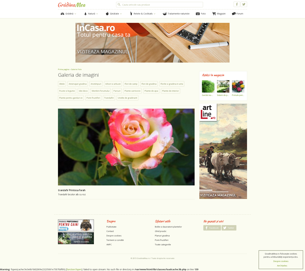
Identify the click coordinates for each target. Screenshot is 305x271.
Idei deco (83, 90)
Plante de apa (151, 90)
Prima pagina (63, 69)
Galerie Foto (76, 69)
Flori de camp (131, 83)
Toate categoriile (163, 244)
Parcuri (117, 90)
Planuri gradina (162, 235)
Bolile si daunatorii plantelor (168, 226)
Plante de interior (170, 90)
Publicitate (111, 226)
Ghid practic (160, 231)
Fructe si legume (67, 90)
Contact (110, 231)
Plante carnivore (132, 90)
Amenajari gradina (78, 83)
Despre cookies (114, 235)
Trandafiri (109, 97)
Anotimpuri (96, 83)
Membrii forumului (100, 90)
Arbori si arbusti (113, 83)
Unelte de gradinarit (127, 97)
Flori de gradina (149, 83)
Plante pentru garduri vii (70, 97)
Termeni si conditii (115, 240)
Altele (62, 83)
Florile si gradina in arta (172, 83)
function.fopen (74, 269)
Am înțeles (282, 265)
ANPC (109, 244)
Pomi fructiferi (93, 97)
